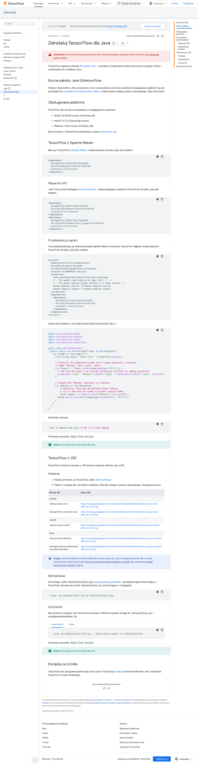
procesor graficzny (87, 189)
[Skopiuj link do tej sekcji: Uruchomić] (65, 607)
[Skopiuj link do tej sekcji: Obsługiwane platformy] (88, 102)
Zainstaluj (38, 3)
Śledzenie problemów (129, 728)
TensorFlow (53, 36)
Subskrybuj (161, 759)
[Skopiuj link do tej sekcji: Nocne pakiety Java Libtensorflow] (104, 81)
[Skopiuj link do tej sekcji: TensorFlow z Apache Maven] (96, 143)
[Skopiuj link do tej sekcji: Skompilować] (68, 576)
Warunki (46, 759)
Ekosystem (86, 3)
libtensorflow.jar (103, 479)
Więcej (105, 3)
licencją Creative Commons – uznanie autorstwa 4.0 (110, 700)
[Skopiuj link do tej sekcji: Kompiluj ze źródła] (80, 664)
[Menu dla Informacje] (62, 3)
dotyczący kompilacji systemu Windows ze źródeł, (107, 562)
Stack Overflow (127, 738)
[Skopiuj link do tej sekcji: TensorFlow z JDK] (79, 458)
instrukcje (119, 671)
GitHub (174, 3)
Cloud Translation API (117, 26)
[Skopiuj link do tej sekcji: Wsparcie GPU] (70, 183)
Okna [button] (71, 624)
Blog (44, 728)
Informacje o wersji (128, 733)
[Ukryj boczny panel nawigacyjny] (35, 760)
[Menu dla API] (75, 3)
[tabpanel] (106, 633)
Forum (45, 733)
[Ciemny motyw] (157, 156)
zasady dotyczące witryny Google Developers (112, 703)
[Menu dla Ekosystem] (95, 3)
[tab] (57, 624)
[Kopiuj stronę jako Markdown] (122, 43)
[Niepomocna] (162, 36)
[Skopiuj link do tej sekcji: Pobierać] (63, 474)
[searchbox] (19, 23)
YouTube (46, 747)
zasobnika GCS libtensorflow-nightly (81, 91)
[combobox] (130, 3)
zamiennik (154, 54)
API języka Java (88, 66)
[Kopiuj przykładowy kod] (162, 156)
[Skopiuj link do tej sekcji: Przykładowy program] (80, 240)
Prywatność (57, 759)
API (70, 3)
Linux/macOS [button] (57, 624)
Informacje (53, 3)
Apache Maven (79, 150)
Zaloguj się (188, 3)
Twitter (45, 742)
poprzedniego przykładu (108, 582)
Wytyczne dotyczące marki (132, 742)
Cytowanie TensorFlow (130, 747)
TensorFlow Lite (108, 131)
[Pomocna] (158, 36)
